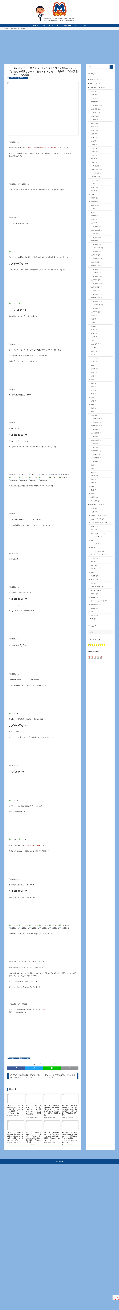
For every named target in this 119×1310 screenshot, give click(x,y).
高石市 (94, 372)
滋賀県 (93, 465)
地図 (44, 1009)
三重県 (93, 91)
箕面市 (94, 351)
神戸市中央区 (96, 166)
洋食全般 (95, 597)
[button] (16, 1068)
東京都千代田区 (96, 426)
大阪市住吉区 (96, 233)
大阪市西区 (95, 290)
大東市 (94, 223)
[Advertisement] (59, 44)
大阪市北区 (96, 237)
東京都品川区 (96, 433)
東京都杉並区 (96, 443)
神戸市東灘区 (96, 173)
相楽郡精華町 (96, 123)
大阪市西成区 (96, 294)
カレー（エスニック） (98, 533)
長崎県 (93, 483)
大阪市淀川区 (96, 276)
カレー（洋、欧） (96, 537)
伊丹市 (94, 137)
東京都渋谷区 (96, 451)
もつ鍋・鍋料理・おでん (99, 522)
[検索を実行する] (111, 67)
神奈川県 (94, 475)
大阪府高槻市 (95, 501)
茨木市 (94, 354)
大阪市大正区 (96, 244)
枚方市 (94, 333)
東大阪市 (94, 326)
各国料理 (94, 572)
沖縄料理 (94, 594)
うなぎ (94, 512)
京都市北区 (95, 109)
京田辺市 (94, 98)
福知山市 (94, 126)
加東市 (94, 144)
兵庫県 (94, 134)
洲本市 (94, 162)
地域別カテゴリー (97, 87)
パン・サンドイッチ (97, 551)
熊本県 (93, 468)
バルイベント (95, 83)
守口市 (94, 315)
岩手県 (93, 394)
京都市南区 (95, 112)
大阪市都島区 (96, 301)
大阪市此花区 (96, 269)
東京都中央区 (96, 422)
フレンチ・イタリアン (98, 554)
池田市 (94, 340)
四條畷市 (94, 216)
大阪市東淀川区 (96, 265)
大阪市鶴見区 (96, 308)
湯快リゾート (32, 147)
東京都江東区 (96, 447)
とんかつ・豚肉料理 (97, 519)
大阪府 (95, 205)
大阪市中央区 (96, 226)
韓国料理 (94, 615)
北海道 (93, 194)
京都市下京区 (96, 102)
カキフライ (95, 526)
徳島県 (93, 401)
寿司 (93, 583)
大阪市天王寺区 (97, 248)
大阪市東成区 (96, 262)
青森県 (93, 486)
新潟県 (93, 411)
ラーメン (94, 558)
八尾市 (94, 208)
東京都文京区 (96, 436)
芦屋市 (94, 183)
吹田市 (94, 212)
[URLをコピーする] (69, 1068)
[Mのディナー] (59, 9)
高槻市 (94, 369)
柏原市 (94, 337)
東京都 (94, 415)
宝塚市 (94, 148)
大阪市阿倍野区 (97, 304)
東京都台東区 (96, 429)
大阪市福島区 (96, 287)
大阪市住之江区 (96, 230)
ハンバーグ (95, 544)
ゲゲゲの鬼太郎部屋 (33, 845)
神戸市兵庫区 (96, 169)
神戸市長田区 (96, 180)
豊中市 (94, 358)
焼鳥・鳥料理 (96, 604)
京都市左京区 (96, 116)
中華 (94, 561)
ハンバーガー (95, 540)
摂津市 (94, 322)
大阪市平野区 (96, 251)
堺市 (94, 219)
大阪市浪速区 (96, 272)
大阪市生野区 (96, 283)
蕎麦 (93, 611)
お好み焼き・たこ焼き (98, 515)
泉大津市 (94, 347)
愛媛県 (93, 404)
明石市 (94, 159)
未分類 (93, 619)
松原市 (94, 329)
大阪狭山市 (95, 312)
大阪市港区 (95, 280)
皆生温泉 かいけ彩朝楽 (48, 147)
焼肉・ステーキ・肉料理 (99, 601)
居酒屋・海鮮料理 (97, 586)
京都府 (94, 94)
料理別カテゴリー (14, 77)
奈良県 (93, 376)
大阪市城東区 (96, 240)
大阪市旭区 (95, 255)
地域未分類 (95, 201)
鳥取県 (26, 77)
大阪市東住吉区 (96, 258)
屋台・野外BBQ (96, 590)
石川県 (93, 472)
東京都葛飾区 (96, 458)
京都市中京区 (96, 105)
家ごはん (94, 579)
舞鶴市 (94, 130)
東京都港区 (95, 454)
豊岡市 (94, 191)
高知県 (93, 490)
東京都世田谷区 (96, 418)
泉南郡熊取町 (96, 344)
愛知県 (93, 408)
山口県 (93, 383)
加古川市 (94, 141)
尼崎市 (94, 151)
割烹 (94, 569)
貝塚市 (94, 361)
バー (93, 547)
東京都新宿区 (96, 440)
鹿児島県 (94, 497)
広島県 (93, 397)
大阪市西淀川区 (96, 297)
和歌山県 (94, 198)
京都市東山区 (96, 119)
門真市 (94, 365)
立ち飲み (94, 608)
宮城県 (93, 379)
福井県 (93, 479)
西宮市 (94, 187)
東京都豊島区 (96, 461)
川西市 (94, 155)
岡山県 (93, 390)
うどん (94, 508)
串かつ (94, 565)
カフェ (94, 529)
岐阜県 (93, 386)
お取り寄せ (94, 79)
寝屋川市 (94, 319)
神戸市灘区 (95, 176)
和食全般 (21, 77)
